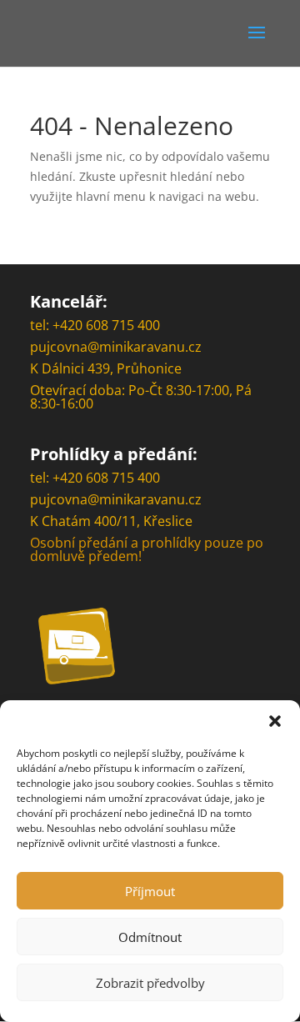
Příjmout (150, 891)
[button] (275, 721)
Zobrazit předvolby (150, 982)
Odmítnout (150, 937)
